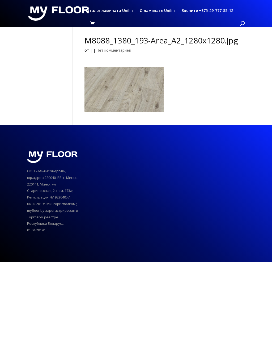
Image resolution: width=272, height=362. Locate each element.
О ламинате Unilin (157, 11)
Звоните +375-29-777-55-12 (207, 11)
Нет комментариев (113, 50)
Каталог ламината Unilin (108, 11)
